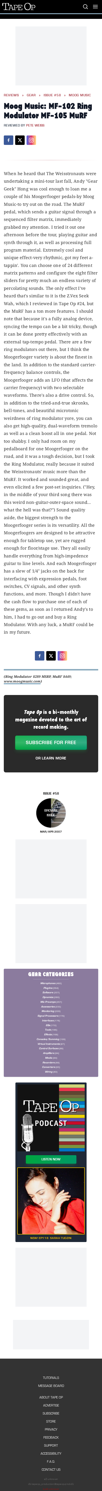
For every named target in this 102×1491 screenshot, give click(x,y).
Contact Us (51, 1469)
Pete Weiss (35, 125)
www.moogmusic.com (22, 681)
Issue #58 (52, 95)
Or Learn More (51, 758)
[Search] (85, 6)
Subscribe (51, 1413)
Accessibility (51, 1453)
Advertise (51, 1405)
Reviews (11, 95)
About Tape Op (51, 1397)
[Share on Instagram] (31, 140)
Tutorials (51, 1378)
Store (51, 1421)
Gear (31, 95)
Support (51, 1445)
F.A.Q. (51, 1461)
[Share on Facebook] (8, 140)
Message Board (51, 1386)
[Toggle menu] (95, 6)
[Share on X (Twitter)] (20, 140)
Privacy (51, 1429)
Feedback (51, 1437)
